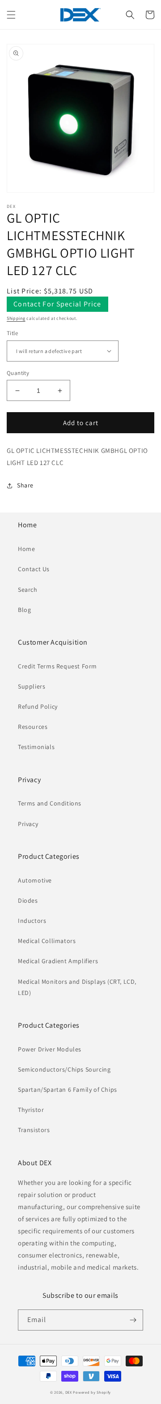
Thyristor (31, 1110)
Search (28, 590)
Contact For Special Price (57, 304)
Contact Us (34, 569)
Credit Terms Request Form (57, 666)
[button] (11, 15)
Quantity (18, 373)
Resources (32, 727)
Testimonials (36, 747)
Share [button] (25, 485)
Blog (24, 610)
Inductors (32, 921)
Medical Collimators (47, 941)
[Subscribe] (133, 1320)
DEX (68, 1392)
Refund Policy (38, 706)
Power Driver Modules (49, 1049)
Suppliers (31, 686)
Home (26, 549)
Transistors (34, 1130)
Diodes (28, 900)
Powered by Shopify (92, 1392)
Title (12, 333)
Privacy (28, 824)
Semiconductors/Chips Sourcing (64, 1069)
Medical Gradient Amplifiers (58, 961)
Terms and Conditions (49, 803)
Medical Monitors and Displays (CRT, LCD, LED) (77, 987)
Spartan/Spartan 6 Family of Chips (67, 1089)
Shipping (16, 318)
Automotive (35, 880)
